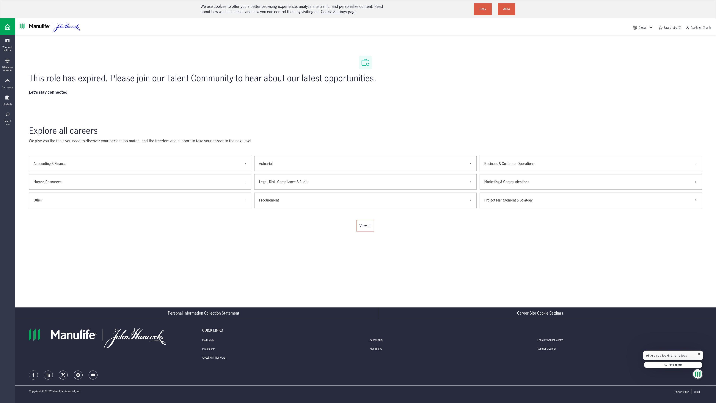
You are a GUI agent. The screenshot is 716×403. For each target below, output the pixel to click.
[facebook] (33, 375)
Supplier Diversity (546, 348)
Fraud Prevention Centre (550, 340)
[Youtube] (93, 375)
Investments (208, 349)
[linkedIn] (48, 375)
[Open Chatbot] (698, 374)
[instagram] (78, 375)
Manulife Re (376, 348)
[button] (365, 226)
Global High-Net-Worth (214, 357)
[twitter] (63, 375)
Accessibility (376, 340)
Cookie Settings (334, 11)
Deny (482, 9)
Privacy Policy (682, 391)
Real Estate (208, 340)
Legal (697, 391)
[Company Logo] (7, 26)
